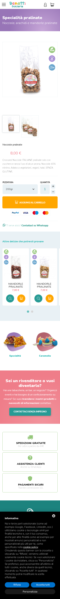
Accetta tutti (43, 584)
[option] (30, 69)
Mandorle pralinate (15, 285)
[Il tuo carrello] (53, 5)
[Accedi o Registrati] (46, 5)
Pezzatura (8, 182)
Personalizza (30, 591)
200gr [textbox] (9, 189)
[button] (28, 311)
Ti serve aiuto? (27, 225)
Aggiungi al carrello (32, 203)
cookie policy (30, 547)
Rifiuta (17, 584)
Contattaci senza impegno (30, 412)
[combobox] (20, 189)
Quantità (45, 182)
